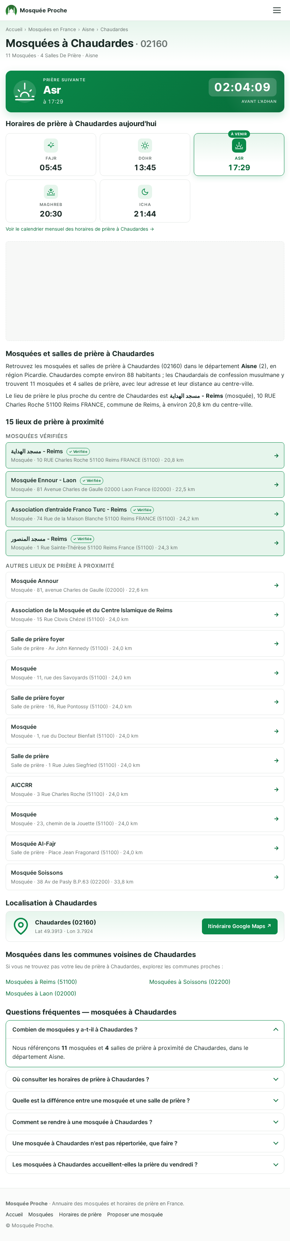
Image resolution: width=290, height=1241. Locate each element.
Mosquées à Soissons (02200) (190, 981)
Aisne (88, 29)
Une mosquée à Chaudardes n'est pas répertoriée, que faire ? (95, 1143)
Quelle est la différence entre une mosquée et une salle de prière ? (101, 1100)
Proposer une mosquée (135, 1214)
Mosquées (40, 1214)
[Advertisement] (145, 291)
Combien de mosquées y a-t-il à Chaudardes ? (75, 1029)
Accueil (14, 29)
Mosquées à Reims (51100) (41, 981)
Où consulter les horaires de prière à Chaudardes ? (80, 1079)
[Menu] (276, 10)
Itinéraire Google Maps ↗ (240, 926)
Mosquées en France (52, 29)
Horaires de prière (80, 1214)
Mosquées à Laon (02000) (41, 993)
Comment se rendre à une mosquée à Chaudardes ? (82, 1121)
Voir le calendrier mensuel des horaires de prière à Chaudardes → (80, 229)
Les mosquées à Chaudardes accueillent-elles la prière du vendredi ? (105, 1164)
